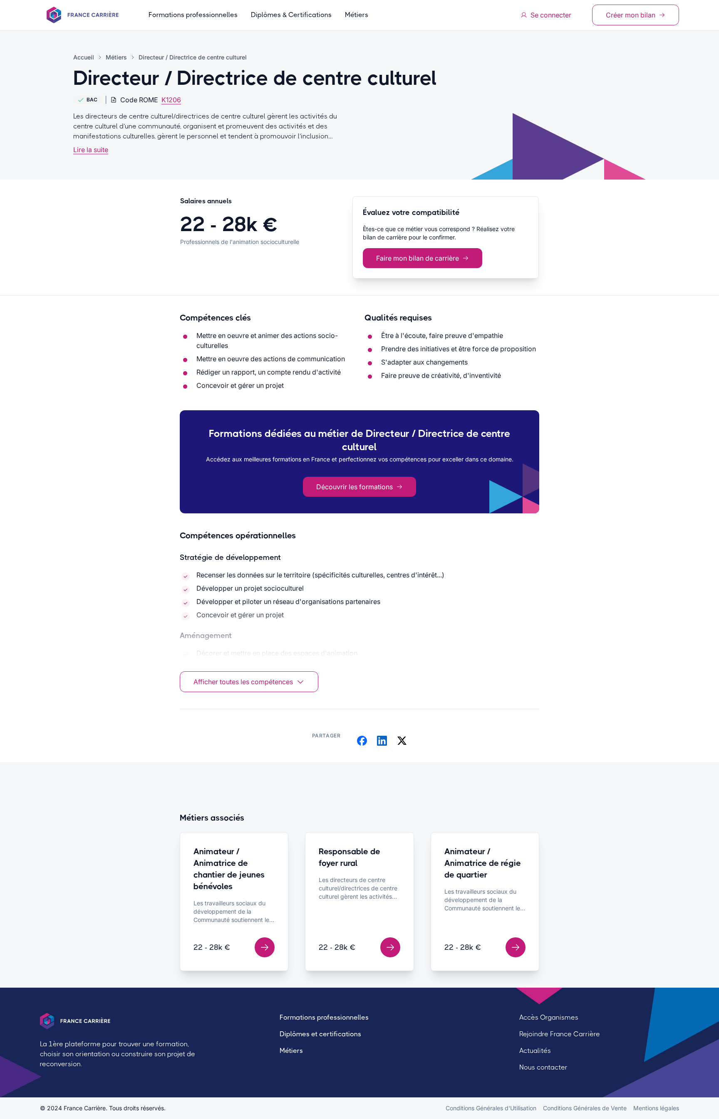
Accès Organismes (548, 1017)
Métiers (356, 15)
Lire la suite (90, 149)
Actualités (535, 1051)
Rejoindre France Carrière (559, 1034)
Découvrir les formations (354, 487)
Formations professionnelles (193, 15)
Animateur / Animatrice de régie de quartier (482, 863)
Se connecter (551, 15)
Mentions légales (656, 1108)
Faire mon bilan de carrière (417, 258)
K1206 (171, 100)
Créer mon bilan (630, 15)
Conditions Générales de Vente (585, 1108)
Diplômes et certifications (320, 1034)
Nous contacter (543, 1067)
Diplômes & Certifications (291, 15)
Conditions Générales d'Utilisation (491, 1108)
